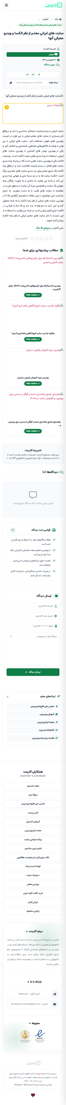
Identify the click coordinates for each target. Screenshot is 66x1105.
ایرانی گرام (33, 902)
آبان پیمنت (33, 813)
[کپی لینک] (10, 83)
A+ (27, 74)
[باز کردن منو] (6, 5)
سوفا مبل (33, 795)
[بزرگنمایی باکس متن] (10, 636)
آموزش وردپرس (47, 714)
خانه (56, 19)
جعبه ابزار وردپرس (45, 722)
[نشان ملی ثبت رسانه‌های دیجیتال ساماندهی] (25, 1037)
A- (39, 74)
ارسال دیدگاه (35, 672)
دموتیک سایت (33, 875)
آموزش (45, 19)
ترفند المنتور (33, 786)
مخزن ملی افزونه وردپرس (42, 706)
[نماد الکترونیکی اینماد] (40, 1037)
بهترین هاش (33, 884)
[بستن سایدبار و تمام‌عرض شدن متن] (7, 697)
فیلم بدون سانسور (33, 849)
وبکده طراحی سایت (33, 840)
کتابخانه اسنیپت (46, 730)
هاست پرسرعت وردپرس (43, 738)
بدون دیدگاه (49, 65)
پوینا (38, 1073)
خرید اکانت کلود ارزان (33, 893)
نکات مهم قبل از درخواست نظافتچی (33, 858)
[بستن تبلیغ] (6, 107)
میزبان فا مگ (43, 228)
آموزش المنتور (33, 822)
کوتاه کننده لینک (33, 866)
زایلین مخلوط (33, 911)
